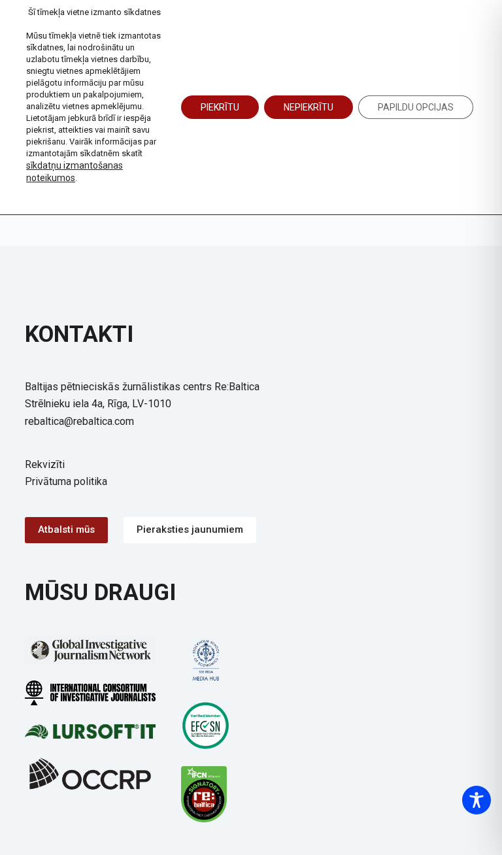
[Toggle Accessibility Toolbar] (476, 800)
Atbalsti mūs (66, 529)
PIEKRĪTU (220, 107)
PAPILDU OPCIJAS (416, 107)
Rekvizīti (45, 464)
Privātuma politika (66, 481)
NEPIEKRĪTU (308, 107)
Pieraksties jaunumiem (190, 529)
